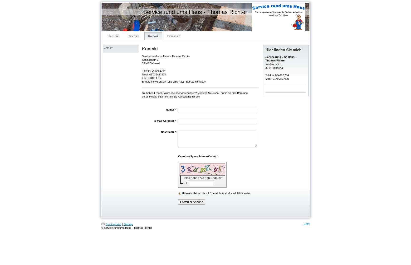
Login (306, 223)
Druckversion (113, 224)
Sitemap (128, 224)
